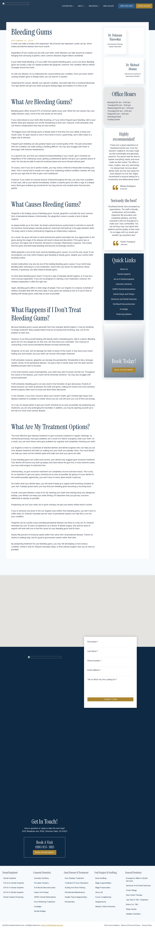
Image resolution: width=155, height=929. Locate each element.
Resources (93, 6)
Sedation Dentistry (133, 914)
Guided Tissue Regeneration (76, 897)
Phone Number (94, 661)
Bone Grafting (100, 878)
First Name (92, 642)
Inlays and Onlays (41, 892)
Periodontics (70, 902)
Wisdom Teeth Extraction (105, 906)
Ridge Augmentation (103, 883)
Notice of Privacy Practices (130, 925)
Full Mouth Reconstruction (124, 304)
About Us (124, 269)
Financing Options (124, 314)
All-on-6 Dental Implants (124, 279)
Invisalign (124, 309)
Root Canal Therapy (134, 895)
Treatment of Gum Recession (76, 883)
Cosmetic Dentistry (124, 284)
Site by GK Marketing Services (52, 925)
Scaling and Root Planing (75, 887)
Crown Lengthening (103, 897)
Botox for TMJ (132, 904)
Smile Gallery (108, 6)
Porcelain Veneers (41, 883)
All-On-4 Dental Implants (13, 887)
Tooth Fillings (131, 890)
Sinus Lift (99, 892)
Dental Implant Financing (13, 897)
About (80, 6)
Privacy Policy (147, 925)
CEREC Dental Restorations (123, 289)
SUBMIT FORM (110, 699)
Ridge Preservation (102, 887)
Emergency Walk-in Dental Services (136, 879)
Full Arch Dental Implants (13, 883)
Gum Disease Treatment (74, 878)
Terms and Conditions (112, 925)
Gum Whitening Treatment (44, 902)
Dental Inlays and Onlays (123, 294)
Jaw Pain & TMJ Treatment (137, 900)
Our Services (67, 6)
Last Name (92, 651)
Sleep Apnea (131, 909)
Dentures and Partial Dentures (124, 299)
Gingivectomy (100, 902)
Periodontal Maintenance (75, 892)
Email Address (94, 670)
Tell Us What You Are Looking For (102, 679)
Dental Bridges (40, 911)
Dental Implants (124, 274)
